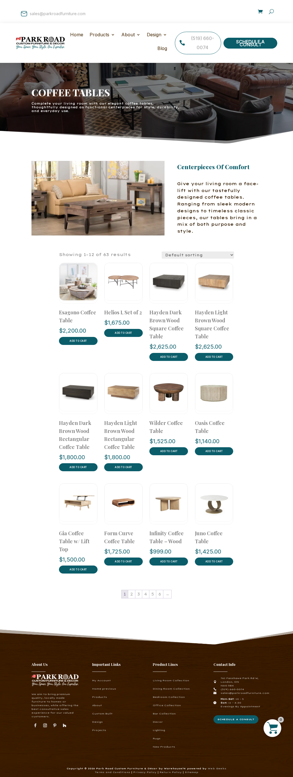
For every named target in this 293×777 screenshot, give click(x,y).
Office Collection (167, 705)
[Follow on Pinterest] (54, 725)
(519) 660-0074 (202, 42)
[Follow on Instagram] (45, 725)
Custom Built (102, 713)
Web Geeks (217, 768)
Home (76, 35)
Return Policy (171, 772)
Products (99, 697)
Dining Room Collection (171, 688)
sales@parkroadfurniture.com (58, 13)
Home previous (104, 688)
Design (154, 35)
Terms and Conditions (112, 772)
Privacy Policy (145, 772)
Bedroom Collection (169, 697)
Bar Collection (164, 713)
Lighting (159, 730)
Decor (158, 721)
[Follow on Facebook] (35, 725)
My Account (101, 680)
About (128, 35)
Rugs (157, 738)
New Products (164, 746)
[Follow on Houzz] (64, 725)
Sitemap (191, 772)
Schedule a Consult (250, 43)
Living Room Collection (171, 680)
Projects (99, 730)
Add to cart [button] (78, 340)
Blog (162, 49)
